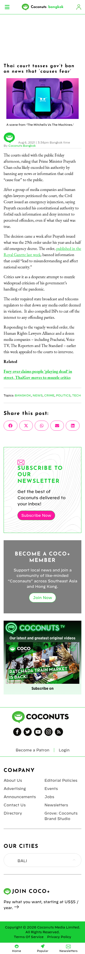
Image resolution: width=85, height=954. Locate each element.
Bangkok (23, 395)
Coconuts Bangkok (22, 145)
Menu (7, 7)
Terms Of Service (29, 937)
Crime (49, 395)
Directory (13, 813)
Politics (63, 395)
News (38, 395)
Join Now (42, 598)
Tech (76, 395)
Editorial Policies (60, 780)
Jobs (49, 797)
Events (51, 789)
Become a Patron (32, 750)
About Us (13, 780)
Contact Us (15, 805)
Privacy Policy (59, 937)
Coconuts (47, 7)
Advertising (15, 789)
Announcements (20, 797)
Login (78, 7)
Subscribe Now (36, 515)
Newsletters (56, 805)
